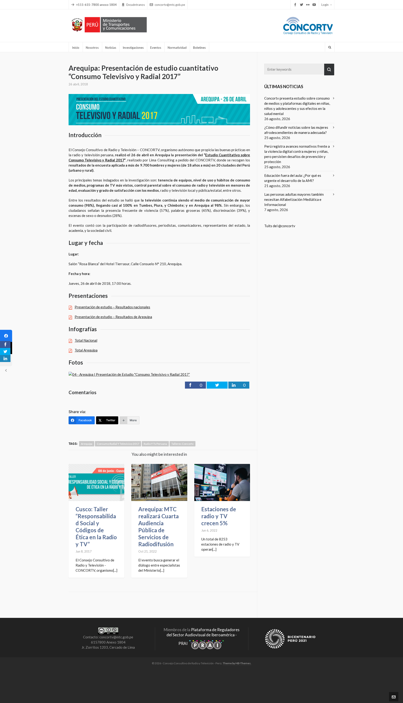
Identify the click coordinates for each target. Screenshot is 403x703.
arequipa (86, 443)
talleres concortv (182, 443)
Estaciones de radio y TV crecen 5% (218, 516)
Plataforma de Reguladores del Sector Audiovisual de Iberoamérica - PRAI (203, 636)
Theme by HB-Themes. (237, 663)
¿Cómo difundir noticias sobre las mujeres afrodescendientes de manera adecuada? (296, 130)
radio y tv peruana (155, 443)
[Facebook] (6, 336)
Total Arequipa (86, 350)
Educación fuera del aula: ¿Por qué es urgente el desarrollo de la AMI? (292, 178)
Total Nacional (86, 340)
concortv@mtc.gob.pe (170, 5)
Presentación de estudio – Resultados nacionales (112, 307)
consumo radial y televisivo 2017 (118, 443)
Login (325, 5)
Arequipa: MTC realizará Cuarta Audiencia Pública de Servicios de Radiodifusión (158, 526)
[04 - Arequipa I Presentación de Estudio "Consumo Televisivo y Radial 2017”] (129, 374)
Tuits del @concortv (279, 226)
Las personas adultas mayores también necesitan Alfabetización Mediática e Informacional (294, 199)
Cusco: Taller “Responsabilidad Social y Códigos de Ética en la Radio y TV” (96, 526)
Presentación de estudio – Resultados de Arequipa (113, 317)
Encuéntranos (135, 5)
